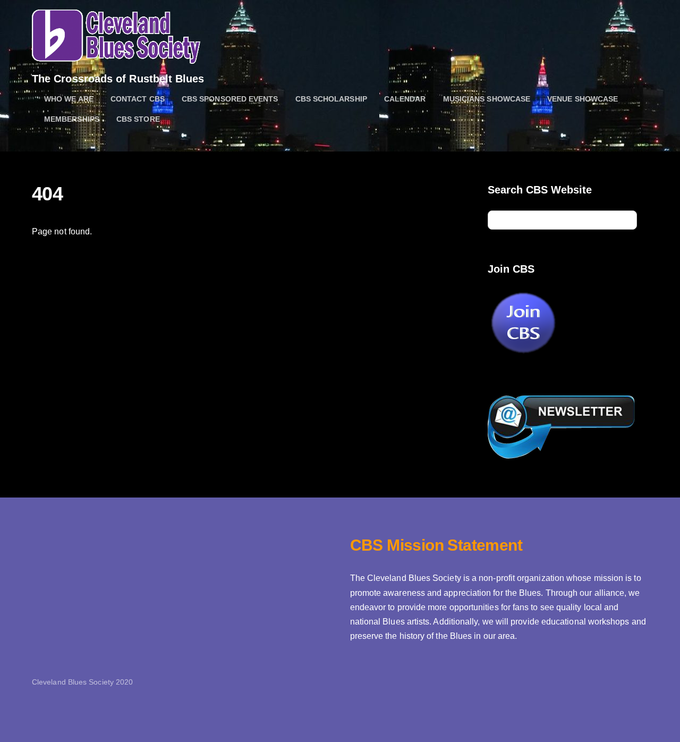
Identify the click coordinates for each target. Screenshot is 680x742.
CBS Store (138, 119)
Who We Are (69, 99)
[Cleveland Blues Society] (116, 58)
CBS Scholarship (331, 99)
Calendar (405, 99)
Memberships (71, 119)
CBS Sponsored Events (230, 99)
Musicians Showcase (486, 99)
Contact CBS (137, 99)
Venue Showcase (582, 99)
